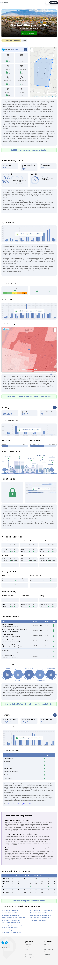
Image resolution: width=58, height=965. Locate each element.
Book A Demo (53, 2)
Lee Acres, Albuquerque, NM (9, 913)
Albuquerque (17, 40)
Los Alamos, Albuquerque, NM (9, 910)
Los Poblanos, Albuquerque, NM (10, 915)
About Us (46, 944)
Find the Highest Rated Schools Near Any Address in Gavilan (29, 704)
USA (3, 40)
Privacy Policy (47, 954)
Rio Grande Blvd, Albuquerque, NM (39, 917)
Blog (45, 947)
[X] (6, 942)
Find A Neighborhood (30, 957)
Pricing (27, 952)
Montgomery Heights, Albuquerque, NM (12, 925)
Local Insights (28, 944)
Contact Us (47, 957)
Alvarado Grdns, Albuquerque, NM (11, 932)
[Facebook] (2, 942)
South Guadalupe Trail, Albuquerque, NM (13, 917)
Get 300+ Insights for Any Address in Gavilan (29, 150)
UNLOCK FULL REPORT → (29, 33)
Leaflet (55, 96)
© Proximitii (36, 96)
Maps (26, 949)
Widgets (27, 947)
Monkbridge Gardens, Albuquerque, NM (41, 910)
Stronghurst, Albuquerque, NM (38, 913)
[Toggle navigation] (47, 2)
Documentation (48, 949)
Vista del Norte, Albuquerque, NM (10, 922)
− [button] (54, 331)
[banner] (4, 3)
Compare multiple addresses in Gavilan (29, 901)
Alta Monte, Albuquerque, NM (9, 930)
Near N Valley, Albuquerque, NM (39, 920)
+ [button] (54, 329)
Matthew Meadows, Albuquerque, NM (40, 915)
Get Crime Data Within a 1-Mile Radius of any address (29, 396)
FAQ (26, 959)
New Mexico (9, 40)
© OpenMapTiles (51, 96)
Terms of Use (47, 952)
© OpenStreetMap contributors (43, 96)
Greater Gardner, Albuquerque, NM (11, 920)
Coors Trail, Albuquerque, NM (9, 927)
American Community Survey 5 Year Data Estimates (21, 804)
